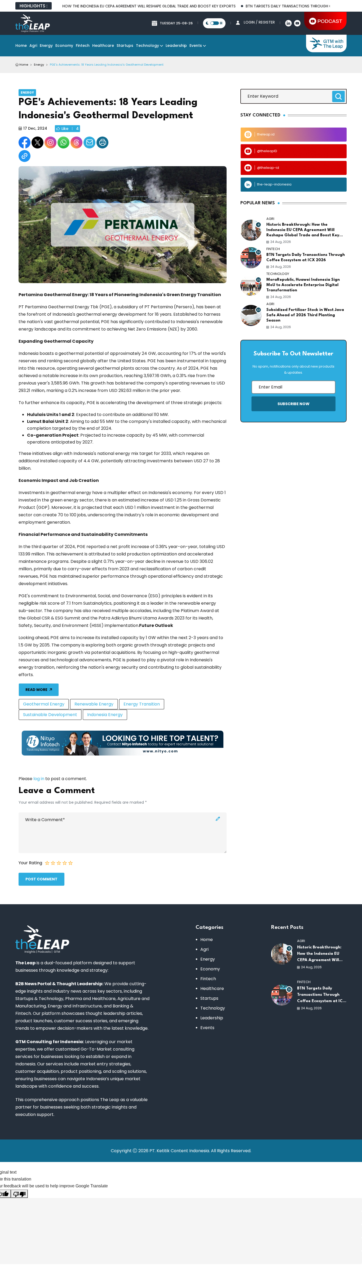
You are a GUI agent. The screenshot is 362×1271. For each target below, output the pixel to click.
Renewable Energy (93, 704)
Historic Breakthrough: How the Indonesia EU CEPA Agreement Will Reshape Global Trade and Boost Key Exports (302, 230)
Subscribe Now (293, 403)
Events (195, 45)
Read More (36, 689)
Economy (64, 45)
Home (21, 45)
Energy (46, 45)
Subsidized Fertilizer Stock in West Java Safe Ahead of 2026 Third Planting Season (305, 315)
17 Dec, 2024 (35, 128)
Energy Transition (141, 704)
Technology (147, 45)
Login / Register (259, 22)
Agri (33, 45)
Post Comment (41, 879)
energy (39, 64)
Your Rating (30, 863)
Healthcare (103, 45)
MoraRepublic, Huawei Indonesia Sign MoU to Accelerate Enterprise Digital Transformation (303, 285)
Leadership (176, 45)
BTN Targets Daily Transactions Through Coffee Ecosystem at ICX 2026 (305, 257)
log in (38, 779)
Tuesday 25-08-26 (176, 23)
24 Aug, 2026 (280, 241)
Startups (125, 45)
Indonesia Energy (105, 715)
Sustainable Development (50, 715)
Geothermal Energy (43, 704)
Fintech (83, 45)
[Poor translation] (19, 1193)
